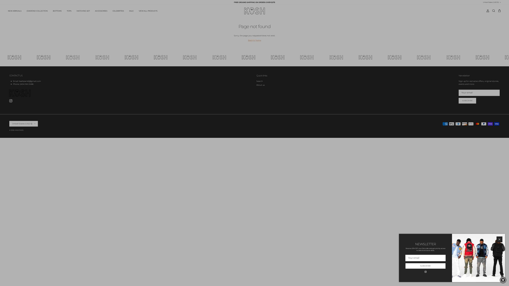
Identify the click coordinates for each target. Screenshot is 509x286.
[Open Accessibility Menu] (503, 280)
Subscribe (425, 266)
